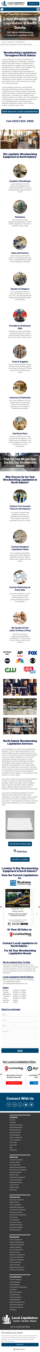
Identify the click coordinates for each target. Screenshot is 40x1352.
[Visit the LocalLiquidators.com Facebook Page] (9, 1104)
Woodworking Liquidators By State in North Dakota (16, 44)
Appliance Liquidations (17, 1260)
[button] (20, 1349)
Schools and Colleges (16, 1227)
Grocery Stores (14, 1185)
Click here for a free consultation (20, 111)
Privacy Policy (10, 1341)
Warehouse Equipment (17, 1207)
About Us (12, 1120)
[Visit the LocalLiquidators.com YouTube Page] (25, 1104)
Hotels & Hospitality (16, 1180)
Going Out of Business (16, 1307)
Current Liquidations (16, 1137)
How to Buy (13, 1142)
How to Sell (13, 1145)
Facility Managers (15, 1282)
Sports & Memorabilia (16, 1249)
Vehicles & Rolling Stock (17, 1242)
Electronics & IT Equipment (18, 1170)
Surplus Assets (14, 1187)
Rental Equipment (15, 1230)
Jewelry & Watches (15, 1247)
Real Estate (13, 1190)
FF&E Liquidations (15, 1205)
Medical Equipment (15, 1172)
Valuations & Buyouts (16, 1125)
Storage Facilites (15, 1294)
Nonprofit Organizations (17, 1302)
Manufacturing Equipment (18, 1167)
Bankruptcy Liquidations (17, 1254)
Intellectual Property (16, 1182)
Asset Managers (15, 1284)
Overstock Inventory (16, 1212)
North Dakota (20, 42)
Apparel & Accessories (17, 1267)
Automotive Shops (15, 1222)
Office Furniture (14, 1202)
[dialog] (20, 1341)
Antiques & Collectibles (17, 1244)
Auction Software (15, 1132)
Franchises (13, 1309)
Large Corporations (16, 1297)
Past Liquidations (15, 1140)
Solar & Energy (14, 1175)
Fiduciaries (13, 1289)
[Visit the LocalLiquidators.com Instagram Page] (14, 1104)
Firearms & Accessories (17, 1269)
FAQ (11, 1147)
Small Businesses (15, 1299)
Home (4, 42)
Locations (10, 42)
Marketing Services (15, 1130)
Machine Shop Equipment (17, 1177)
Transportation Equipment (18, 1209)
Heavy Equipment (15, 1165)
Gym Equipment (14, 1220)
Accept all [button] (20, 1344)
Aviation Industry (15, 1162)
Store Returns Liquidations (18, 1215)
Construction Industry (16, 1160)
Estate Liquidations (16, 1239)
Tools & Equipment (15, 1262)
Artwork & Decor (15, 1252)
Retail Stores (14, 1217)
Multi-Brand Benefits (16, 1127)
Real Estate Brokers (16, 1292)
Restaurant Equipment (17, 1200)
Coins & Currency (15, 1264)
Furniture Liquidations (16, 1257)
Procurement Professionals (18, 1287)
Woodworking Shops (16, 1225)
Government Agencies (16, 1304)
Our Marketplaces (15, 1135)
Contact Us (13, 1150)
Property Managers (15, 1279)
